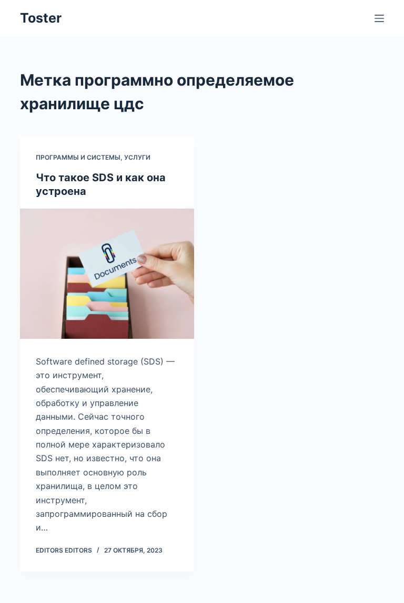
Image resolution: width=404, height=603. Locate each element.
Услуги (137, 157)
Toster (41, 18)
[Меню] (379, 18)
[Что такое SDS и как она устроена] (107, 274)
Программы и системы (78, 157)
